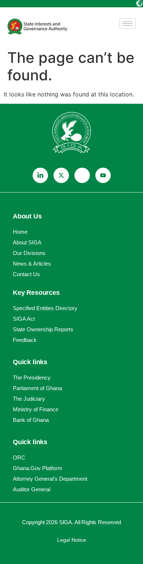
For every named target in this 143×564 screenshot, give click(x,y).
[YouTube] (103, 175)
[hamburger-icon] (127, 23)
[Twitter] (61, 175)
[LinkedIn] (40, 175)
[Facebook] (82, 175)
